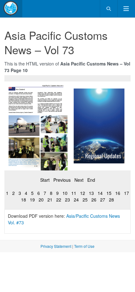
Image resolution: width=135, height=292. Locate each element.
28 (111, 199)
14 (100, 193)
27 (102, 199)
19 (32, 199)
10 (65, 193)
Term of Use (84, 246)
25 (85, 199)
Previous (62, 180)
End (91, 180)
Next (79, 180)
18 (23, 199)
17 (126, 193)
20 (41, 199)
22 (58, 199)
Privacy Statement (55, 246)
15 (108, 193)
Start (45, 180)
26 (93, 199)
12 (82, 193)
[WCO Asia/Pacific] (11, 8)
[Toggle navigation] (126, 8)
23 (67, 199)
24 (76, 199)
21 (49, 199)
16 (117, 193)
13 (91, 193)
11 (73, 193)
